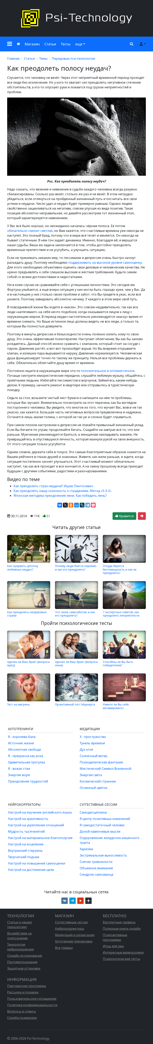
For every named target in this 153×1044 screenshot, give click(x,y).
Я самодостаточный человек (102, 825)
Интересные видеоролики (123, 952)
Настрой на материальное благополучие (40, 838)
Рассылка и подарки (22, 992)
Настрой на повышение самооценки (36, 863)
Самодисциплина (93, 812)
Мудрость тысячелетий (26, 831)
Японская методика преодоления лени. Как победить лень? (60, 495)
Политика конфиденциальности (32, 1005)
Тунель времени (92, 743)
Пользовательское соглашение (31, 998)
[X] (65, 505)
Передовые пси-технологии (73, 58)
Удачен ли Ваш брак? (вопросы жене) (76, 663)
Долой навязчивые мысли (100, 831)
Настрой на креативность (28, 819)
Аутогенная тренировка (73, 941)
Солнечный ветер (93, 756)
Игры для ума (113, 946)
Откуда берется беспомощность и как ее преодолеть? (119, 569)
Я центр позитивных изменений (105, 819)
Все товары (64, 947)
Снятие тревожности (96, 862)
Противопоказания (22, 962)
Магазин (32, 44)
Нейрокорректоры (69, 928)
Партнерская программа (26, 986)
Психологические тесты (121, 959)
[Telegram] (87, 505)
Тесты (66, 44)
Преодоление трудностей (28, 781)
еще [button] (78, 44)
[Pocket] (93, 505)
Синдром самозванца (96, 874)
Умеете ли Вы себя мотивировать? (116, 706)
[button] (9, 44)
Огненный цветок (93, 787)
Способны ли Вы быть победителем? (118, 663)
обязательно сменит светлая (30, 230)
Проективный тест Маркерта (75, 704)
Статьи (50, 44)
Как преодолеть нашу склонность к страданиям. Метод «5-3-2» (62, 491)
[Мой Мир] (76, 505)
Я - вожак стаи (19, 768)
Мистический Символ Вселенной (105, 768)
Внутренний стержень (25, 850)
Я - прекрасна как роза (25, 756)
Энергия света (91, 775)
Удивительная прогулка (26, 762)
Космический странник (98, 781)
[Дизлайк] (142, 516)
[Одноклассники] (71, 505)
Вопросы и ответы (21, 1011)
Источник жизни (21, 743)
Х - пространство (93, 737)
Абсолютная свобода (24, 749)
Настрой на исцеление (25, 844)
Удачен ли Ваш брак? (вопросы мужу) (28, 663)
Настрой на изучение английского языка (40, 812)
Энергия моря (19, 775)
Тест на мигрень (18, 704)
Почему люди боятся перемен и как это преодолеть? (75, 567)
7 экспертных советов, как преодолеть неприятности (121, 613)
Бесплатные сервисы (119, 922)
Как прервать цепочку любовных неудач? (22, 567)
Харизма (86, 849)
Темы (43, 58)
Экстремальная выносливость (103, 855)
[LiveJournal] (82, 505)
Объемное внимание (96, 868)
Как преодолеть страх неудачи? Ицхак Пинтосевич (53, 486)
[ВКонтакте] (59, 505)
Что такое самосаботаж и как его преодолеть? (75, 613)
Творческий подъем (23, 857)
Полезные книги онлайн (122, 928)
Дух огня (86, 749)
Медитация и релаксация (74, 935)
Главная (13, 58)
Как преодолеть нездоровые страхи (26, 613)
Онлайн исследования (24, 955)
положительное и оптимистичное (107, 371)
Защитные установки (23, 968)
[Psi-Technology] (76, 18)
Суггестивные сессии (71, 922)
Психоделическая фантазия (101, 762)
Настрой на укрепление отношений (36, 825)
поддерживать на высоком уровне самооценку (105, 262)
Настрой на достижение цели (31, 869)
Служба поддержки (22, 1018)
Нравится (126, 516)
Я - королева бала (21, 737)
